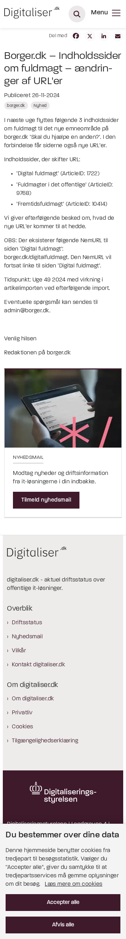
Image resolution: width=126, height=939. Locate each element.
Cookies (22, 727)
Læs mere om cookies (74, 884)
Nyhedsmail (27, 637)
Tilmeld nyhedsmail (46, 500)
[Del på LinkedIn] (104, 36)
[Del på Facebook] (76, 36)
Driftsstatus (27, 623)
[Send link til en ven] (118, 36)
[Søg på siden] (77, 14)
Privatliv (22, 713)
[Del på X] (90, 36)
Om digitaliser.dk (33, 699)
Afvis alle (63, 925)
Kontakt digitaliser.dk (38, 665)
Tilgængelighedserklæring (45, 741)
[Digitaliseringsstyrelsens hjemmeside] (63, 792)
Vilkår (19, 651)
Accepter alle (63, 902)
